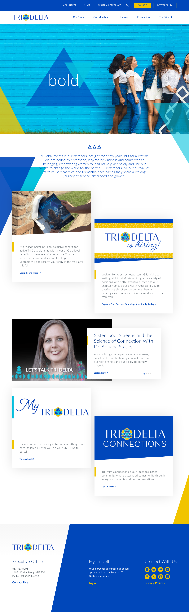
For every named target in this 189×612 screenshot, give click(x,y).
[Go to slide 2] (146, 373)
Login (92, 583)
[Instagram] (147, 576)
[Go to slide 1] (144, 373)
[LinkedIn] (160, 576)
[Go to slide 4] (150, 373)
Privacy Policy (154, 583)
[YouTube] (153, 569)
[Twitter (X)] (153, 576)
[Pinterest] (160, 569)
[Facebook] (147, 569)
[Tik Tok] (167, 569)
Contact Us (19, 582)
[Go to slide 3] (148, 373)
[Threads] (167, 576)
